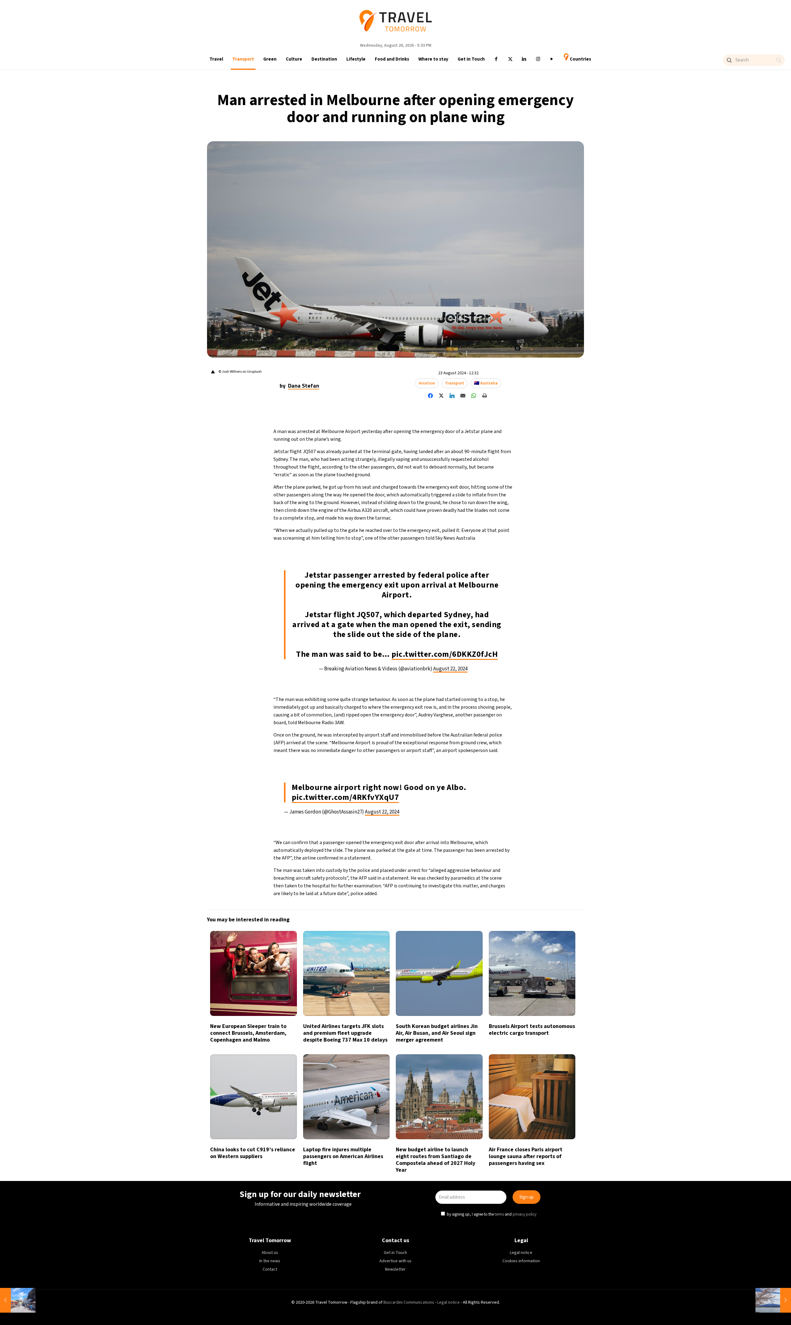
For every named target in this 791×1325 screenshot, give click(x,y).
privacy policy (494, 691)
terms (468, 691)
